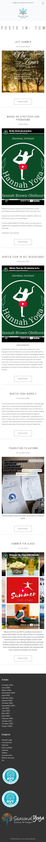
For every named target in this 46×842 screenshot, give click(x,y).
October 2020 (7, 723)
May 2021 (5, 713)
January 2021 (7, 721)
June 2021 (6, 711)
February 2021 (7, 718)
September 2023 (8, 693)
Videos (4, 753)
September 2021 (8, 706)
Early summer (7, 748)
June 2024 (6, 688)
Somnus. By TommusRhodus (26, 839)
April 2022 (6, 695)
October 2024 (7, 685)
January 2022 (7, 700)
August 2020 (7, 726)
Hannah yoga (7, 740)
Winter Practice (8, 758)
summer (5, 750)
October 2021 (7, 703)
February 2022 (7, 698)
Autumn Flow (7, 755)
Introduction (7, 742)
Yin (3, 760)
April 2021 (6, 716)
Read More (23, 101)
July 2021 (5, 708)
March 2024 (6, 690)
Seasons (5, 745)
